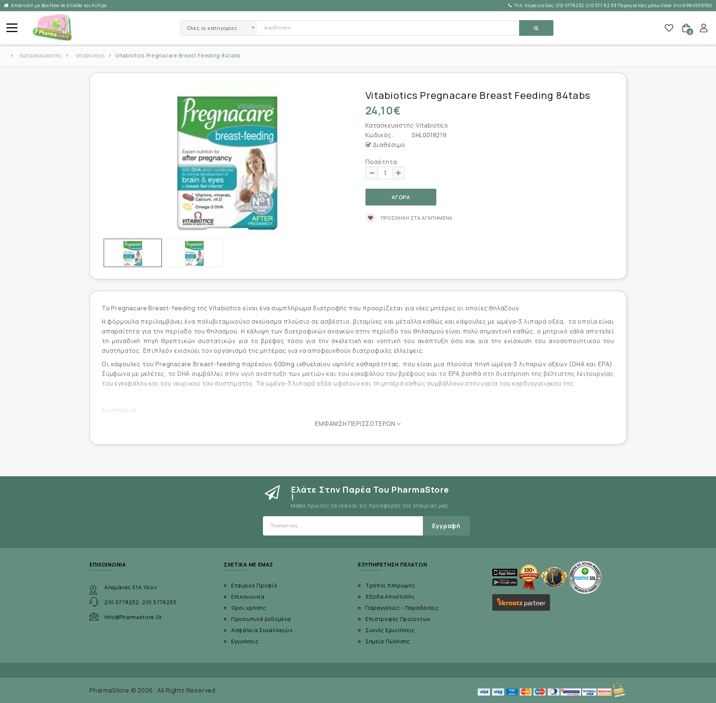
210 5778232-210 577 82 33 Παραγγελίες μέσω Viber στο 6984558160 (613, 5)
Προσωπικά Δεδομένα (261, 618)
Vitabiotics (90, 56)
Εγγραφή (446, 526)
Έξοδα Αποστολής (390, 596)
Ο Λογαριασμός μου (703, 28)
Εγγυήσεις (244, 641)
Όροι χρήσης (248, 607)
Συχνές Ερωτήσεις (390, 630)
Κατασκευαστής (41, 56)
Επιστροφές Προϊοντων (397, 618)
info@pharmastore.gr (133, 617)
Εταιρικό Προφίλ (254, 585)
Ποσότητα (381, 162)
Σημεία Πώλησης (387, 641)
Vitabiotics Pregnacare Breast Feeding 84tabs (178, 56)
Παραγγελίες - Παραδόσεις (402, 607)
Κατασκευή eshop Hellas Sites (264, 690)
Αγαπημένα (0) (669, 28)
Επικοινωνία (248, 596)
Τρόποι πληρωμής (390, 585)
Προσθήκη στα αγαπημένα (415, 217)
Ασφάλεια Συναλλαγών (261, 630)
